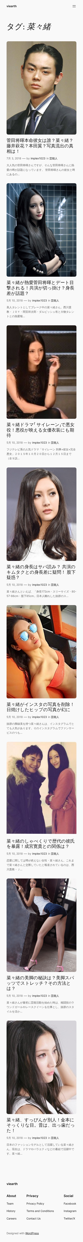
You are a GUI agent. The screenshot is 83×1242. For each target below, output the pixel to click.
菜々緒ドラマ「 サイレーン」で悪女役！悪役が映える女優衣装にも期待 (41, 430)
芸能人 (53, 158)
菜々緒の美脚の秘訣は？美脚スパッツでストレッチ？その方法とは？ (40, 983)
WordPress (32, 1233)
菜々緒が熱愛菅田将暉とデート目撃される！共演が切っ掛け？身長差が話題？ (40, 288)
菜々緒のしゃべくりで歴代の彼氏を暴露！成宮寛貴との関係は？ (41, 844)
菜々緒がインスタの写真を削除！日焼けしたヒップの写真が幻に (41, 707)
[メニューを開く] (74, 6)
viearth (12, 6)
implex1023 (38, 158)
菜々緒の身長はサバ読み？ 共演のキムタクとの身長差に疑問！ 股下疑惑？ (41, 572)
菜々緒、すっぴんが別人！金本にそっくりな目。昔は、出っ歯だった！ (41, 1125)
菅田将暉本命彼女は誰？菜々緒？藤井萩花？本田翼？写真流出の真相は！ (40, 146)
